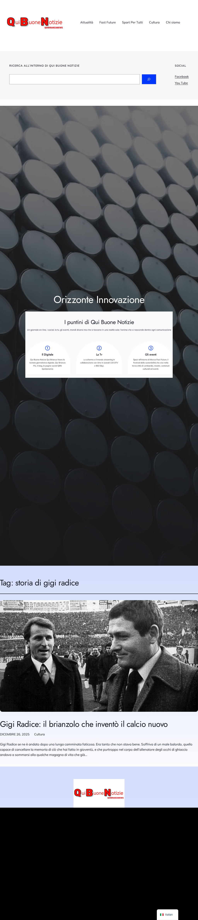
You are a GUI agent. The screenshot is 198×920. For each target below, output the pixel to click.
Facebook (182, 76)
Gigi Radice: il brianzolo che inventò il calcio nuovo (84, 724)
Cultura (39, 734)
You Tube (181, 83)
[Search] (149, 79)
